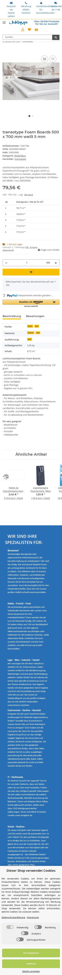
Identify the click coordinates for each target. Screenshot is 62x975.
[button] (23, 30)
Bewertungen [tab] (35, 316)
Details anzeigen (31, 971)
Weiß (30, 326)
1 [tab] (29, 116)
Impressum (33, 917)
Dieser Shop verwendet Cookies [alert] (31, 870)
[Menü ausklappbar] (4, 21)
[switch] (10, 927)
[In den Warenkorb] (5, 51)
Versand (28, 194)
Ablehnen (31, 963)
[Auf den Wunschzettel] (52, 58)
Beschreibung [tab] (12, 316)
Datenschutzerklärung (13, 917)
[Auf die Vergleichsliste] (44, 58)
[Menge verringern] (6, 263)
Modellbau (20, 155)
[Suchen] (55, 37)
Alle (36, 326)
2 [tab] (33, 116)
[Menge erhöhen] (55, 263)
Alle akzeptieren (31, 953)
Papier (30, 333)
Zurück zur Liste (12, 41)
